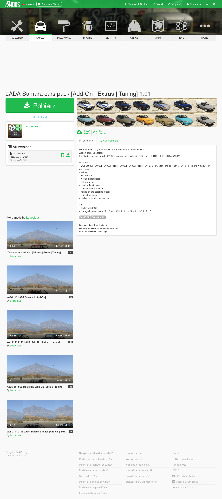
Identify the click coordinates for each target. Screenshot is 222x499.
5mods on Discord (184, 487)
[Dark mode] (207, 4)
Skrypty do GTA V (88, 476)
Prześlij (159, 4)
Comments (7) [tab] (110, 140)
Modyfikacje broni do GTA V (93, 470)
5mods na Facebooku (186, 481)
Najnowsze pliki (134, 453)
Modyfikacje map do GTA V (93, 487)
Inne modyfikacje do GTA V (93, 493)
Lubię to (102, 134)
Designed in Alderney (16, 452)
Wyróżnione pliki (134, 459)
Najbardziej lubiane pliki (138, 464)
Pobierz (43, 105)
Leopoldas (31, 126)
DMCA (175, 470)
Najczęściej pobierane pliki (139, 470)
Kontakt (176, 453)
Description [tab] (87, 140)
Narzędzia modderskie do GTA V (96, 453)
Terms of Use (179, 464)
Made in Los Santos (16, 455)
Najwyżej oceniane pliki (138, 476)
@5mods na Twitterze (186, 476)
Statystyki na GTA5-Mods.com (141, 481)
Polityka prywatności (182, 459)
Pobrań (87, 134)
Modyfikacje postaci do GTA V (94, 481)
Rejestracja (195, 4)
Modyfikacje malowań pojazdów (95, 464)
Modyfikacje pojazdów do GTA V (95, 459)
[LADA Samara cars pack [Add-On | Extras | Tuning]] (147, 112)
